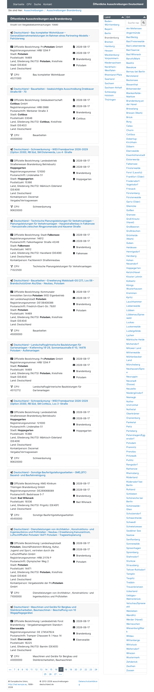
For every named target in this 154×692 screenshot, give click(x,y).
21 (81, 669)
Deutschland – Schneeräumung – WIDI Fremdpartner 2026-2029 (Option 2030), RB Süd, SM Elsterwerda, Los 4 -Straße (49, 151)
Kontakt (47, 4)
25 (45, 674)
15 (51, 669)
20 (76, 669)
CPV (29, 4)
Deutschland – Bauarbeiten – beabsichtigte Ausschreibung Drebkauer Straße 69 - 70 (52, 90)
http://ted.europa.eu (17, 684)
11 (32, 669)
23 (90, 669)
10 (27, 669)
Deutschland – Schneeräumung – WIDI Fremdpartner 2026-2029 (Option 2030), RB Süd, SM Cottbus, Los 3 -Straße (49, 402)
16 (56, 669)
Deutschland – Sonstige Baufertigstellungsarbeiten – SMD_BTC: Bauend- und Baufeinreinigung (48, 474)
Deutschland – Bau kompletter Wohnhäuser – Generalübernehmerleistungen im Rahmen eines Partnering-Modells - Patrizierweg (50, 35)
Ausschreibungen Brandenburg (64, 10)
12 (36, 669)
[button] (114, 17)
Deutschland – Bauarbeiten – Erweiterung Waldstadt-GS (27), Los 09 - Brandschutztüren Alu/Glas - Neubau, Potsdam (52, 282)
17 (61, 669)
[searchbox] (133, 23)
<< (10, 669)
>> (60, 674)
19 (71, 669)
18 (66, 669)
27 (55, 674)
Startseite (18, 4)
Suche (37, 4)
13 (41, 669)
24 (96, 669)
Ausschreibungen (33, 10)
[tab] (114, 17)
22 (86, 669)
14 (46, 669)
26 (50, 674)
